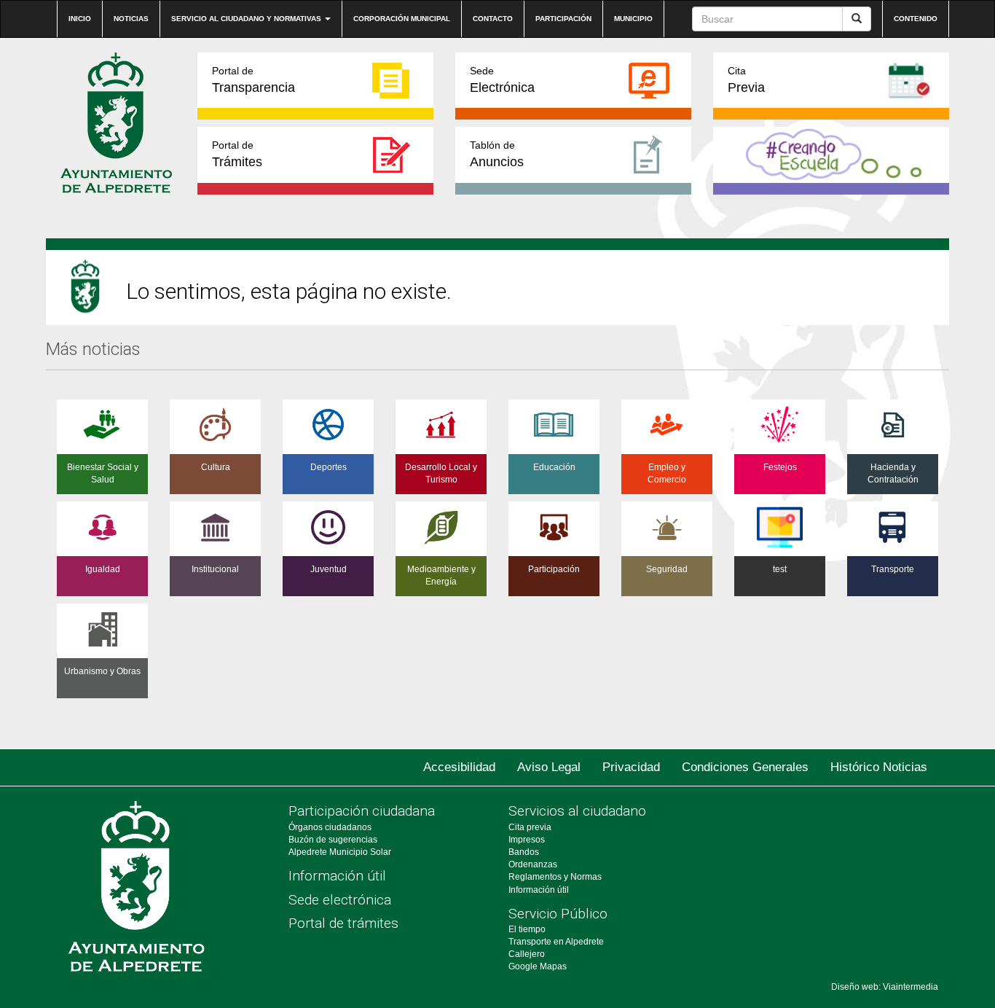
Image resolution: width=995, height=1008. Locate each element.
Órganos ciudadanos (329, 827)
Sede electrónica (339, 899)
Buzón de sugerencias (332, 840)
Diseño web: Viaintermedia (884, 987)
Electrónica (502, 80)
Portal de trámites (343, 923)
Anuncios (497, 154)
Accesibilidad (459, 767)
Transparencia (253, 80)
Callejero (526, 954)
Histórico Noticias (878, 767)
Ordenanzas (532, 864)
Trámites (237, 154)
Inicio (79, 19)
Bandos (523, 852)
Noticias (131, 19)
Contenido (915, 19)
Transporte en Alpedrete (556, 942)
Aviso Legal (549, 767)
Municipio (633, 19)
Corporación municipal (401, 19)
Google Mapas (537, 966)
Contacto (493, 19)
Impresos (526, 840)
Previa (746, 80)
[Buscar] (856, 19)
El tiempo (527, 929)
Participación (563, 19)
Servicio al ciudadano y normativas (247, 19)
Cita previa (529, 827)
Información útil (337, 875)
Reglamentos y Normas (555, 877)
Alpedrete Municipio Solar (339, 852)
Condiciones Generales (745, 767)
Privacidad (631, 767)
